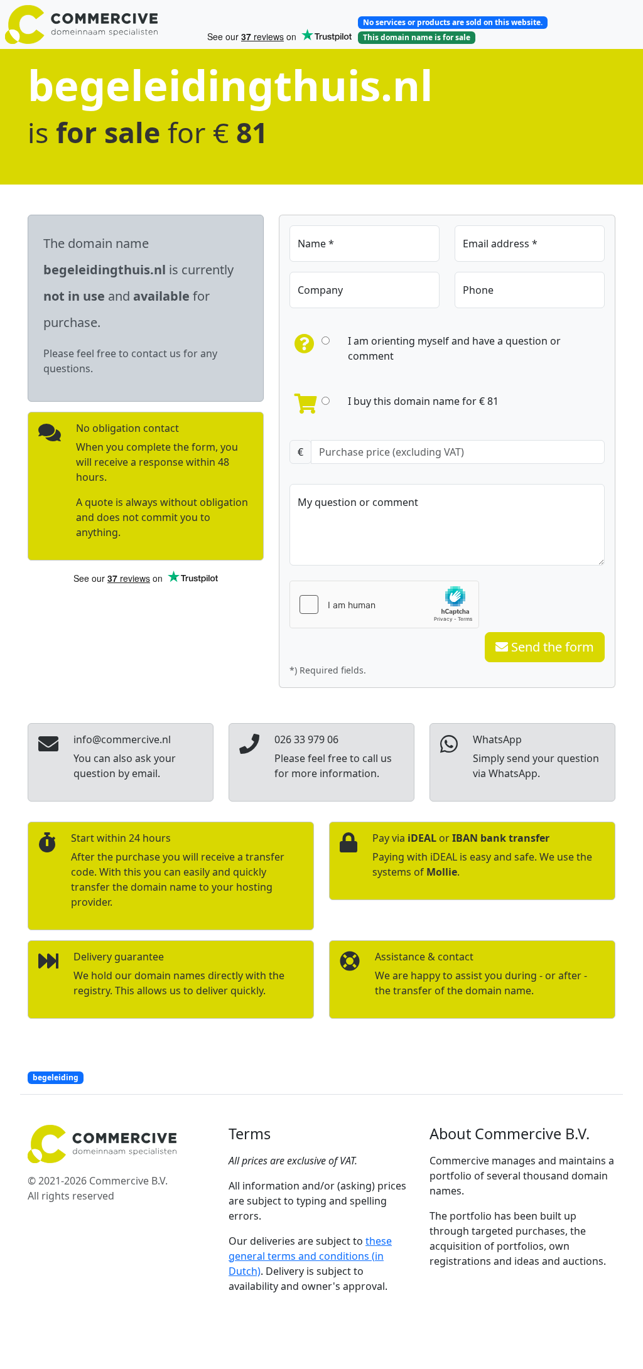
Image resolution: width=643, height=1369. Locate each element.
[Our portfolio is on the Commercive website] (100, 24)
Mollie (441, 872)
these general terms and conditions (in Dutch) (310, 1256)
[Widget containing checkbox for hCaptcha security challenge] (384, 604)
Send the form (551, 646)
